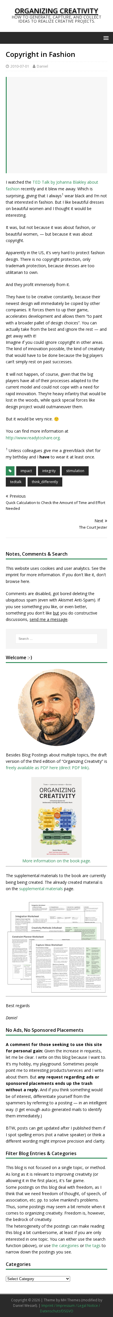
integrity (49, 470)
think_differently (45, 481)
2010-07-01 (19, 66)
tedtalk (15, 481)
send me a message (49, 619)
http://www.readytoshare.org (33, 437)
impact (26, 470)
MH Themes (70, 1300)
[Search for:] (56, 639)
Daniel (42, 66)
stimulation (75, 470)
